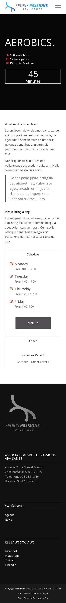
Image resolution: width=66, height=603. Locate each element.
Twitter (10, 560)
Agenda (9, 515)
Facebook (11, 551)
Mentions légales (41, 593)
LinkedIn (10, 565)
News (8, 519)
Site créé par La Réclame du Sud (33, 598)
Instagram (12, 556)
